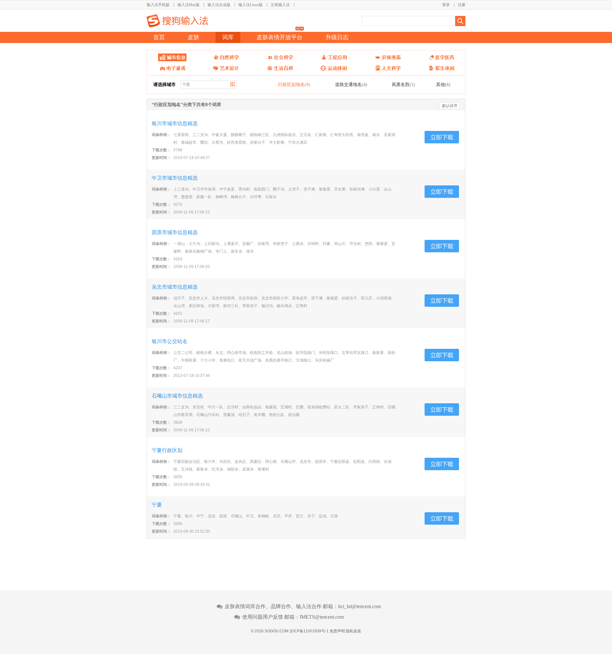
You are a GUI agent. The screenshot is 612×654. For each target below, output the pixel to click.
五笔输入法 (280, 5)
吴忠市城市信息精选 (175, 287)
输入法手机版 (158, 5)
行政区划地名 (294, 84)
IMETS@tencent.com (322, 617)
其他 (443, 84)
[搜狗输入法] (177, 20)
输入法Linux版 (250, 5)
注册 (461, 5)
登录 (446, 5)
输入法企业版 (219, 5)
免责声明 (337, 631)
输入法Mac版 (189, 5)
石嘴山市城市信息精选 (177, 396)
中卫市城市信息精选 (175, 178)
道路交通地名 (351, 84)
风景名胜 (403, 84)
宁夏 (157, 504)
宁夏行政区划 (167, 450)
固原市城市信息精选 (175, 232)
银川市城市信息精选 (175, 123)
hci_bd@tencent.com (359, 606)
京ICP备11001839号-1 (309, 631)
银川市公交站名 (169, 341)
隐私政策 (353, 631)
